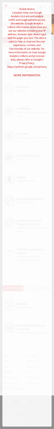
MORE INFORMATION (27, 75)
